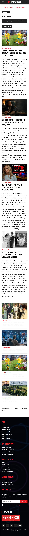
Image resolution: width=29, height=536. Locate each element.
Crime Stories (6, 320)
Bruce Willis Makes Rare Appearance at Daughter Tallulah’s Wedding (12, 254)
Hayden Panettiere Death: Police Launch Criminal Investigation (12, 187)
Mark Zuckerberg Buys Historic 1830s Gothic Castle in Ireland (14, 400)
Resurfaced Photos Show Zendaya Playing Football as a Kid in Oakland (14, 53)
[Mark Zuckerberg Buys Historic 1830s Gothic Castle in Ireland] (14, 388)
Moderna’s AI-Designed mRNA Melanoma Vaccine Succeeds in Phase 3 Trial (14, 350)
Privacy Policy (17, 505)
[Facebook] (3, 525)
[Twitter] (16, 525)
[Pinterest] (11, 525)
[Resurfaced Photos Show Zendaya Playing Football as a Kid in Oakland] (14, 38)
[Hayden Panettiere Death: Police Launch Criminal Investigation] (14, 172)
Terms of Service (21, 529)
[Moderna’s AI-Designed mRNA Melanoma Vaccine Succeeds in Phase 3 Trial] (14, 338)
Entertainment (9, 7)
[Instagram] (7, 525)
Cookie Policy (6, 529)
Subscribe (23, 501)
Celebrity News (20, 7)
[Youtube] (20, 525)
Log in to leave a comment (14, 21)
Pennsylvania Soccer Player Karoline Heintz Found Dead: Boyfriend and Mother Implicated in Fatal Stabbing (13, 324)
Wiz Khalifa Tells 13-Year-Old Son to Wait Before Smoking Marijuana (13, 122)
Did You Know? (7, 398)
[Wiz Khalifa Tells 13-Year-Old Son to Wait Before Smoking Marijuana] (14, 107)
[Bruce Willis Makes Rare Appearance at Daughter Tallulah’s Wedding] (14, 239)
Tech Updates (6, 347)
